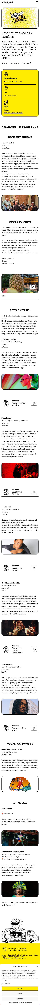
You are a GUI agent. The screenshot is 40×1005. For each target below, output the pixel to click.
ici (12, 258)
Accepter (20, 988)
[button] (37, 967)
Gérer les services (6, 983)
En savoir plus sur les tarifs (13, 113)
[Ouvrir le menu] (37, 2)
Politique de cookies (13, 1002)
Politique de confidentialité (25, 1002)
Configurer (20, 999)
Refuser (20, 993)
